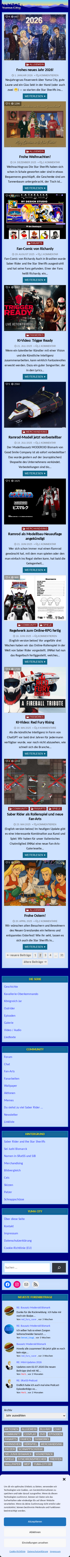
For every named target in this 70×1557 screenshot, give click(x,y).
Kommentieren (49, 75)
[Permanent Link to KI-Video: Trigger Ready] (35, 308)
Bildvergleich (12, 1170)
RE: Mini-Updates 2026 (29, 1362)
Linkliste (9, 1122)
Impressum (55, 1551)
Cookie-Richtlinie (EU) (18, 1248)
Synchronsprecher (32, 1459)
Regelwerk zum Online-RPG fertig (35, 631)
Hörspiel (30, 1444)
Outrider (9, 1008)
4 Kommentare (47, 728)
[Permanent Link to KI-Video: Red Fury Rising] (35, 690)
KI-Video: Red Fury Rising (35, 722)
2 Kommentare (48, 921)
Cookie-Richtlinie (17, 1551)
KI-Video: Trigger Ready (35, 341)
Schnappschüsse (14, 1199)
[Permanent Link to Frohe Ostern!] (35, 883)
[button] (64, 1479)
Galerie (8, 1022)
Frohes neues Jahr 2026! (35, 70)
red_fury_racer (29, 1319)
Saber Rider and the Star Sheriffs (24, 1141)
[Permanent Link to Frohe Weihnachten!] (35, 124)
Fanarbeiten (11, 1078)
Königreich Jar (13, 1001)
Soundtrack (44, 1454)
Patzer (8, 1192)
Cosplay (30, 1434)
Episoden (9, 1015)
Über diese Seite (14, 1219)
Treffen (55, 1459)
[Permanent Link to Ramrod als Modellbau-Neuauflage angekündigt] (35, 501)
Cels (6, 1177)
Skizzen (8, 1185)
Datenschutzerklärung (37, 1551)
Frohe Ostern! (35, 916)
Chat (7, 1064)
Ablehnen (35, 1532)
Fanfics (25, 1439)
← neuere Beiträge (19, 955)
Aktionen (9, 1093)
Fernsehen (13, 1444)
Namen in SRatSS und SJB (20, 1156)
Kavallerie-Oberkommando (21, 994)
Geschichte (11, 986)
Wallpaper (10, 1085)
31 (61, 955)
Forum (8, 1057)
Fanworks (37, 335)
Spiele (47, 625)
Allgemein (37, 64)
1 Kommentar (51, 162)
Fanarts (36, 243)
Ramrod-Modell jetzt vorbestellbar (35, 437)
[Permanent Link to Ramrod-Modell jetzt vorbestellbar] (35, 405)
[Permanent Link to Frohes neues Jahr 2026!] (35, 37)
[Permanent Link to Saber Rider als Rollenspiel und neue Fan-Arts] (35, 782)
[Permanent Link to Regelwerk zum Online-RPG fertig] (35, 598)
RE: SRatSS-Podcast (27, 1380)
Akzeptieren (35, 1521)
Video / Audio (12, 1030)
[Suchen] (59, 1267)
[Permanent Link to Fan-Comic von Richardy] (35, 216)
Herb (23, 1374)
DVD (42, 1434)
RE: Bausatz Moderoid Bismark (33, 1307)
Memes (9, 1100)
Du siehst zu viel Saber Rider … (23, 1107)
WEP (27, 1464)
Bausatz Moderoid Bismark (31, 1344)
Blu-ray (45, 1429)
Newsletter (11, 1114)
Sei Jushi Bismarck (15, 1149)
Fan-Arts (9, 1071)
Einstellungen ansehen (35, 1542)
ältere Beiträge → (35, 962)
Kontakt (9, 1226)
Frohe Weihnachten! (35, 157)
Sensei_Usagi (27, 1337)
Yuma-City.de (43, 1464)
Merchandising (36, 432)
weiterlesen (34, 96)
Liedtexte (10, 1037)
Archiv (8, 1410)
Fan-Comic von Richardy (35, 249)
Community (29, 625)
